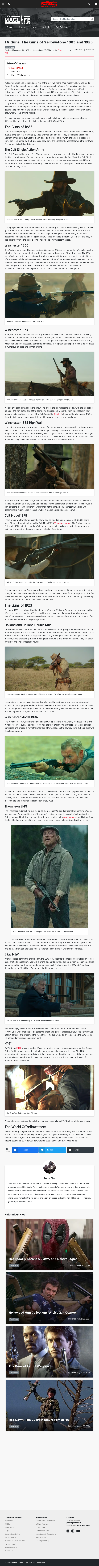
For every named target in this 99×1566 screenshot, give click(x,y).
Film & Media (10, 47)
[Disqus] (49, 1467)
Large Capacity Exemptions (46, 1534)
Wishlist (7, 1524)
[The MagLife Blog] (17, 19)
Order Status (9, 1527)
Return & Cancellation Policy (15, 1541)
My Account (9, 1521)
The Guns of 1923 (15, 71)
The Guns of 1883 (15, 68)
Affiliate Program (42, 1524)
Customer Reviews (42, 1531)
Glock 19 (58, 414)
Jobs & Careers (41, 1527)
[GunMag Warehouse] (49, 4)
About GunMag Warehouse (45, 1521)
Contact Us (9, 1551)
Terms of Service (11, 1548)
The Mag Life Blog (42, 1541)
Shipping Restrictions (12, 1534)
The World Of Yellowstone (19, 75)
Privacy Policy (10, 1544)
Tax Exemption (41, 1537)
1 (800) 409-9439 (82, 1525)
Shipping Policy (10, 1537)
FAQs (7, 1531)
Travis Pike (49, 1178)
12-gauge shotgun (62, 523)
